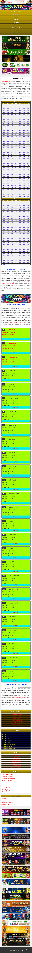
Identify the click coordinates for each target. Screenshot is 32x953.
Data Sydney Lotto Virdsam (8, 95)
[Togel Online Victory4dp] (16, 830)
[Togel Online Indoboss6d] (16, 821)
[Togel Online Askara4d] (16, 849)
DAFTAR (16, 339)
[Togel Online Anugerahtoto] (16, 910)
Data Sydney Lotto (16, 12)
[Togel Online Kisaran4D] (16, 52)
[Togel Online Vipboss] (16, 929)
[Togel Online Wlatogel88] (16, 862)
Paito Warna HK (5, 804)
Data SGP (16, 17)
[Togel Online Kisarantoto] (16, 58)
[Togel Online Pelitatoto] (16, 65)
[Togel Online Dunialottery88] (16, 903)
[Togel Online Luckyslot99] (16, 890)
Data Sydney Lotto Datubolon (19, 697)
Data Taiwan (16, 30)
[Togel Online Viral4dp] (16, 71)
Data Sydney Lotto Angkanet (18, 322)
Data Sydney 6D (16, 14)
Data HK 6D (16, 32)
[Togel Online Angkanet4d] (16, 923)
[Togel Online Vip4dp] (16, 897)
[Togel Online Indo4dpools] (16, 882)
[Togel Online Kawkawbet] (16, 836)
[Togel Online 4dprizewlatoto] (16, 869)
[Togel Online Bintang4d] (16, 856)
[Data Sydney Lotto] (16, 298)
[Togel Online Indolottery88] (16, 916)
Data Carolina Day (16, 24)
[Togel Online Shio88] (16, 936)
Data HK (16, 19)
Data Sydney (16, 22)
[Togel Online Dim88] (16, 39)
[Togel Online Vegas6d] (16, 843)
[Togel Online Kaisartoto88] (16, 875)
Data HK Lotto (16, 27)
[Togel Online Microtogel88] (16, 812)
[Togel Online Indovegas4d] (16, 942)
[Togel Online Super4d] (16, 45)
